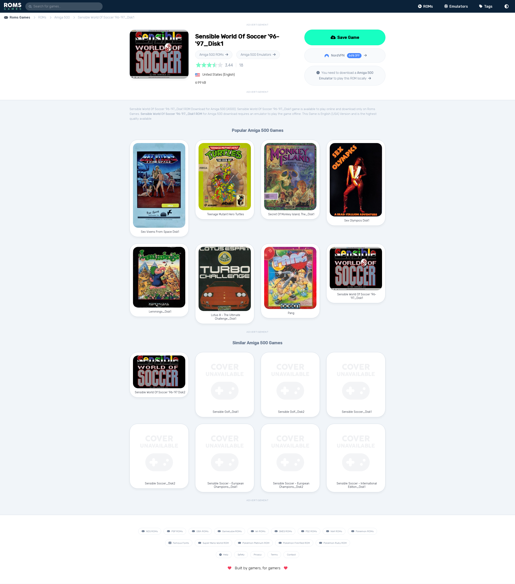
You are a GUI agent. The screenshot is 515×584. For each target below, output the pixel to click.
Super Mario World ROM (215, 543)
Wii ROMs (260, 531)
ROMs (427, 6)
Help (225, 554)
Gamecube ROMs (231, 531)
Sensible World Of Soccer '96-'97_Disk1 (106, 17)
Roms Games (20, 17)
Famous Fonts (180, 543)
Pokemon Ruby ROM (335, 543)
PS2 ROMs (311, 531)
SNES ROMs (285, 531)
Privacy (258, 554)
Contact (291, 554)
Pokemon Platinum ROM (255, 543)
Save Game (347, 37)
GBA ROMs (202, 531)
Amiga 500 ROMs (211, 55)
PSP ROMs (177, 531)
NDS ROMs (151, 531)
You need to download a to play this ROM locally (346, 75)
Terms (274, 554)
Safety (241, 554)
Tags (487, 6)
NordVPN (345, 55)
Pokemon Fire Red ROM (296, 543)
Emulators (458, 6)
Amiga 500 (62, 17)
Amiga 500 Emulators (256, 55)
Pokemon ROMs (364, 531)
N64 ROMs (336, 531)
